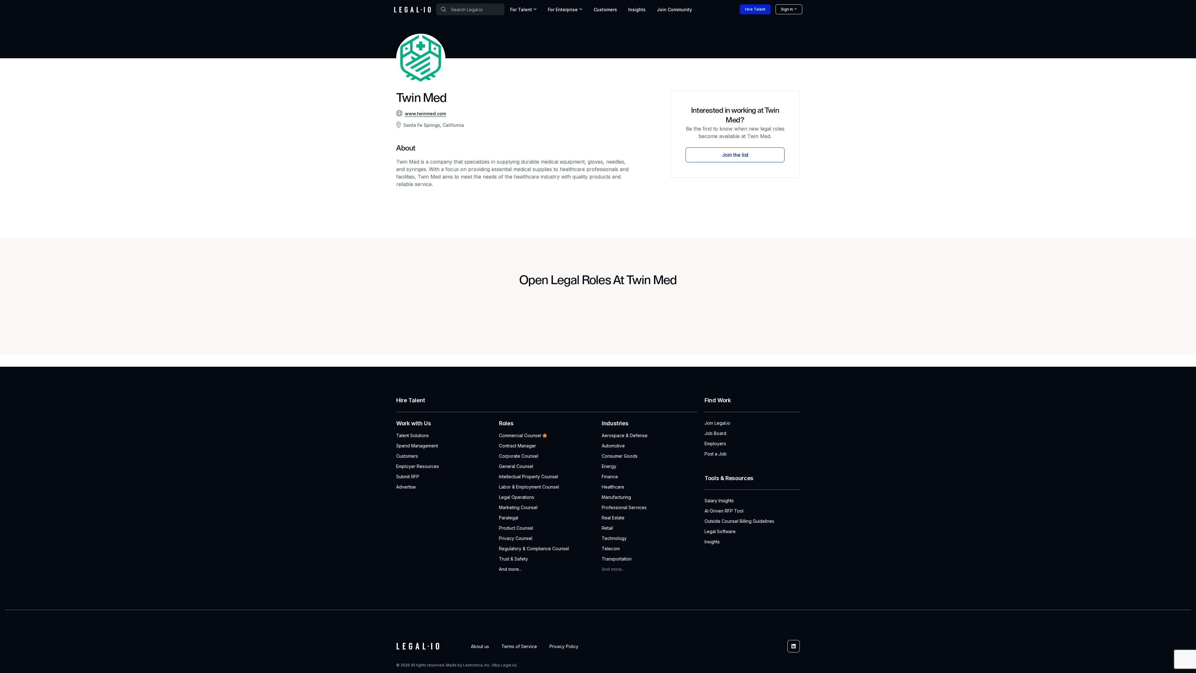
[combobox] (470, 9)
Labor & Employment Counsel (529, 486)
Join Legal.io (717, 423)
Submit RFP (407, 476)
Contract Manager (517, 445)
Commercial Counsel (520, 435)
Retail (607, 528)
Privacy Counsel (515, 538)
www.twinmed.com (425, 113)
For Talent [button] (521, 9)
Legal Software (720, 531)
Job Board (715, 433)
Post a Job (716, 453)
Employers (715, 443)
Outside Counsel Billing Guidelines (739, 521)
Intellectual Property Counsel (528, 476)
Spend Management (417, 445)
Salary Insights (719, 500)
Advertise (406, 486)
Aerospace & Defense (625, 435)
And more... (510, 569)
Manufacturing (616, 497)
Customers (605, 9)
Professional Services (624, 507)
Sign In (787, 9)
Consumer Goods (620, 456)
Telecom (611, 548)
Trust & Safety (513, 558)
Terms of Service (519, 646)
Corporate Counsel (518, 456)
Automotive (613, 445)
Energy (609, 466)
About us (480, 646)
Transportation (617, 558)
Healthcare (613, 486)
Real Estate (613, 517)
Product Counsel (516, 528)
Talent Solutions (412, 435)
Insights (637, 9)
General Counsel (516, 466)
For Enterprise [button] (563, 9)
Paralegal (508, 517)
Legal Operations (516, 497)
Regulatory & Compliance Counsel (534, 548)
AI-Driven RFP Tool (724, 510)
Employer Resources (417, 466)
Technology (614, 538)
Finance (610, 476)
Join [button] (674, 9)
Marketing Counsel (518, 507)
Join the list (735, 155)
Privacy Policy (563, 646)
